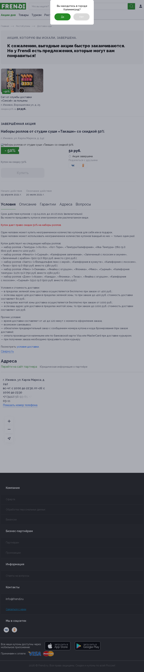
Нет (81, 16)
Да (62, 16)
